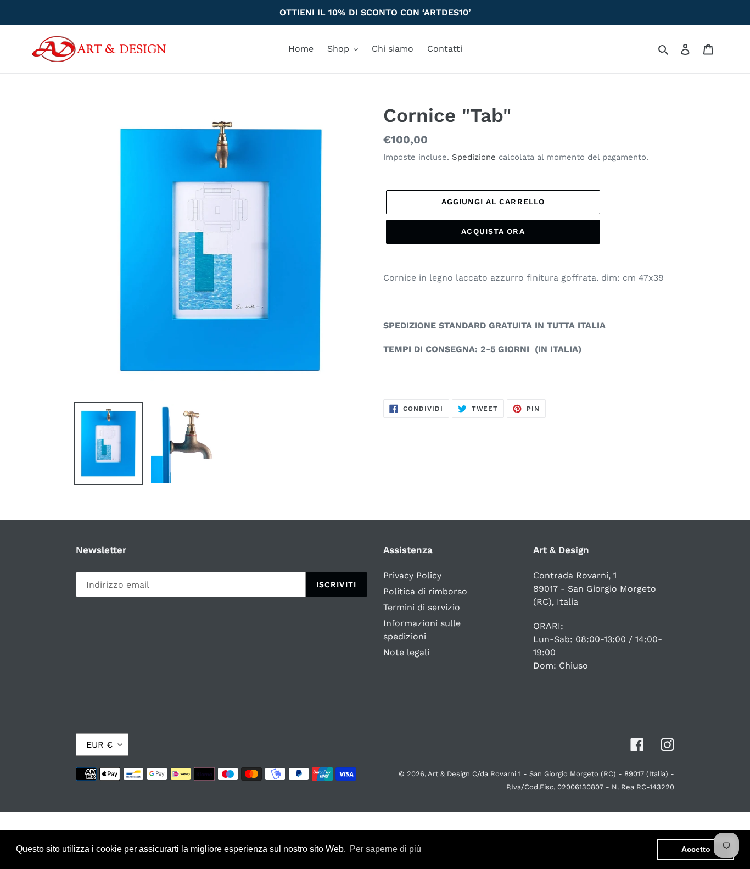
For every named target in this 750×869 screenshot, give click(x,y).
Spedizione (474, 157)
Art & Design (450, 774)
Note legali (406, 652)
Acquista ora (492, 231)
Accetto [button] (695, 849)
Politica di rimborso (425, 591)
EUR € (99, 744)
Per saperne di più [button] (385, 849)
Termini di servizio (421, 607)
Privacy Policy (412, 575)
